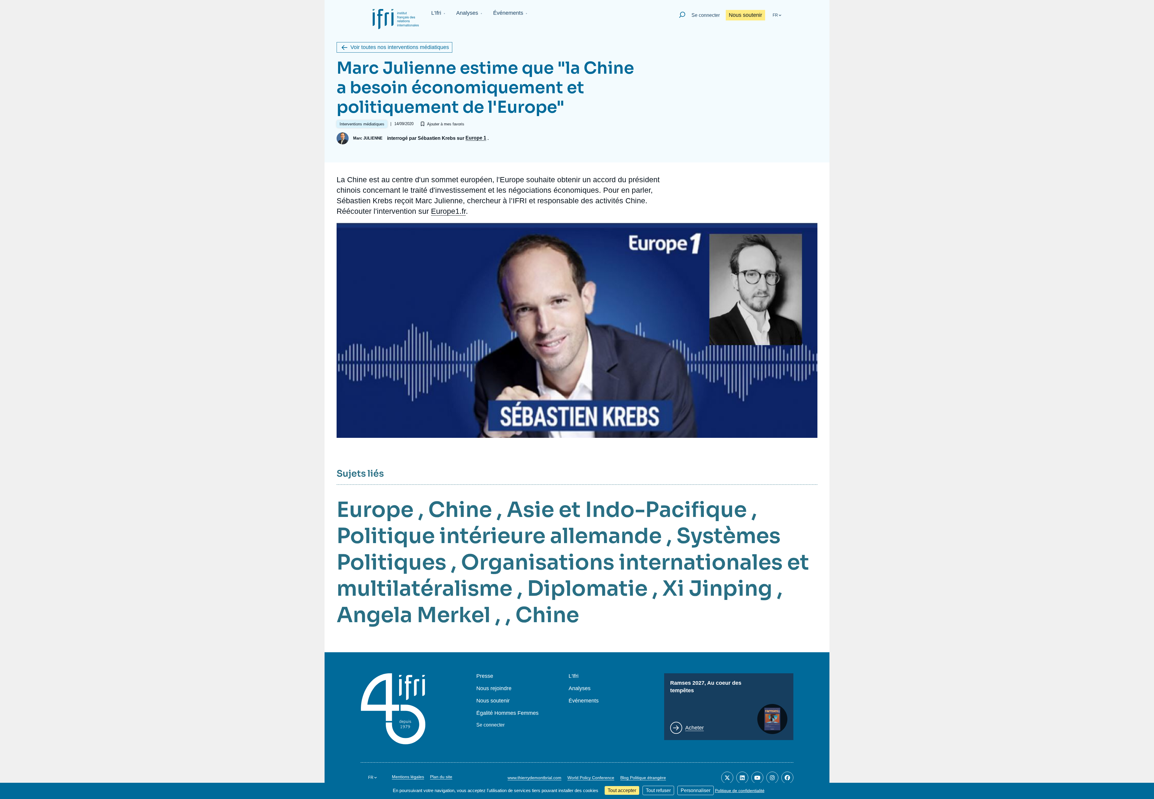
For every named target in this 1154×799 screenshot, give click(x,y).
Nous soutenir (745, 15)
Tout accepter (622, 790)
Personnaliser (695, 790)
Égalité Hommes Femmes (507, 713)
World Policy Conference (590, 777)
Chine (460, 509)
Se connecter (705, 15)
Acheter (694, 728)
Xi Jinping (717, 588)
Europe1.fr (448, 211)
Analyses (467, 13)
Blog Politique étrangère (643, 777)
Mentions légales (408, 776)
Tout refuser (658, 790)
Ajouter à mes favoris (445, 124)
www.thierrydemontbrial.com (534, 777)
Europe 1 (476, 138)
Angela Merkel (413, 615)
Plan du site (441, 776)
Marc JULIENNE (368, 138)
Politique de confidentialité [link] (740, 790)
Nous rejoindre (493, 688)
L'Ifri (436, 13)
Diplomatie (587, 588)
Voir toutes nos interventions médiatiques (399, 47)
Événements (508, 13)
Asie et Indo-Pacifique (627, 509)
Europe (375, 509)
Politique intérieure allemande (499, 536)
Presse (484, 676)
